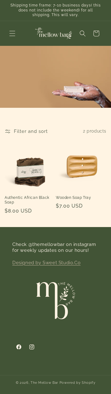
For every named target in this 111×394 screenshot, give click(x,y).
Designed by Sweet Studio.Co (46, 262)
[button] (12, 33)
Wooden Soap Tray (73, 197)
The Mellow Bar (44, 383)
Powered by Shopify (78, 383)
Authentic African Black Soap (27, 200)
